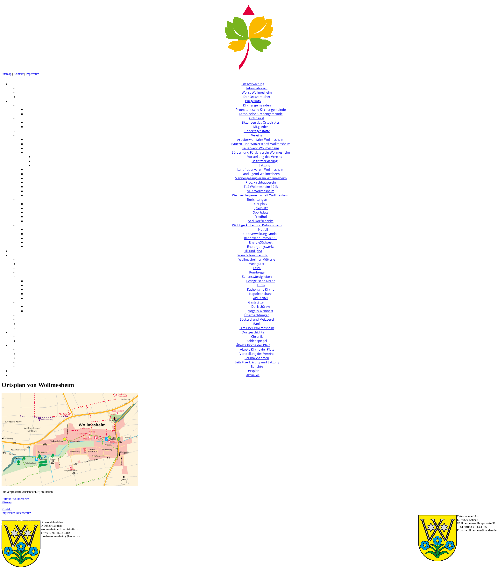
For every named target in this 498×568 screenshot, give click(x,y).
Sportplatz (260, 212)
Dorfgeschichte (253, 332)
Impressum (32, 74)
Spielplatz (261, 208)
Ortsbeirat (256, 118)
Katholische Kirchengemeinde (261, 114)
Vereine (256, 135)
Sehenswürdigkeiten (257, 276)
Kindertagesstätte (257, 131)
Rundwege (257, 272)
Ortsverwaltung (253, 84)
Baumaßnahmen (257, 358)
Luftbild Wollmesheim (15, 498)
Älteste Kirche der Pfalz (253, 345)
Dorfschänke (260, 306)
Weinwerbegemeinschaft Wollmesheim (260, 195)
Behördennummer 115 (260, 238)
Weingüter (257, 264)
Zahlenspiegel (257, 341)
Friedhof (261, 217)
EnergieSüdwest (261, 242)
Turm (261, 285)
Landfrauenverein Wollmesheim (260, 169)
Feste (257, 268)
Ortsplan (252, 371)
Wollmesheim (10, 3)
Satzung (264, 165)
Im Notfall (261, 229)
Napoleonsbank (260, 294)
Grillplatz (260, 204)
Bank (256, 324)
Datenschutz (23, 512)
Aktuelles (253, 375)
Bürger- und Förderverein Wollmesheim (260, 152)
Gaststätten (257, 302)
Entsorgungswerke (260, 246)
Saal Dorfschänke (261, 221)
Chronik (257, 336)
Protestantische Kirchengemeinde (261, 109)
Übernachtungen (256, 315)
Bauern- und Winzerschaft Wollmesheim (260, 144)
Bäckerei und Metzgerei (257, 319)
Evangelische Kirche (260, 281)
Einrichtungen (256, 199)
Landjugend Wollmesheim (261, 174)
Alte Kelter (260, 298)
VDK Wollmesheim (260, 191)
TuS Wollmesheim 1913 (261, 187)
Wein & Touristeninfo (253, 255)
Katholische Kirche (260, 289)
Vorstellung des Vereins (264, 157)
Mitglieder (260, 127)
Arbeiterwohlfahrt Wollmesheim (260, 139)
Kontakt (19, 74)
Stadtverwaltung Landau (261, 234)
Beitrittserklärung (265, 161)
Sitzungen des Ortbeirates (261, 122)
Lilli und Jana (253, 251)
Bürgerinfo (253, 101)
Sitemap (6, 74)
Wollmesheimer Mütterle (256, 259)
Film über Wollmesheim (256, 328)
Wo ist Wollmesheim (257, 92)
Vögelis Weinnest (260, 311)
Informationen (256, 88)
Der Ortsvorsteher (256, 97)
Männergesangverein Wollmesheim (261, 178)
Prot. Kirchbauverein (260, 182)
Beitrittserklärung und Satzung (256, 362)
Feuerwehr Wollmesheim (260, 148)
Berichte (257, 366)
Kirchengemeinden (257, 105)
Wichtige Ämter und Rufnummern (257, 225)
